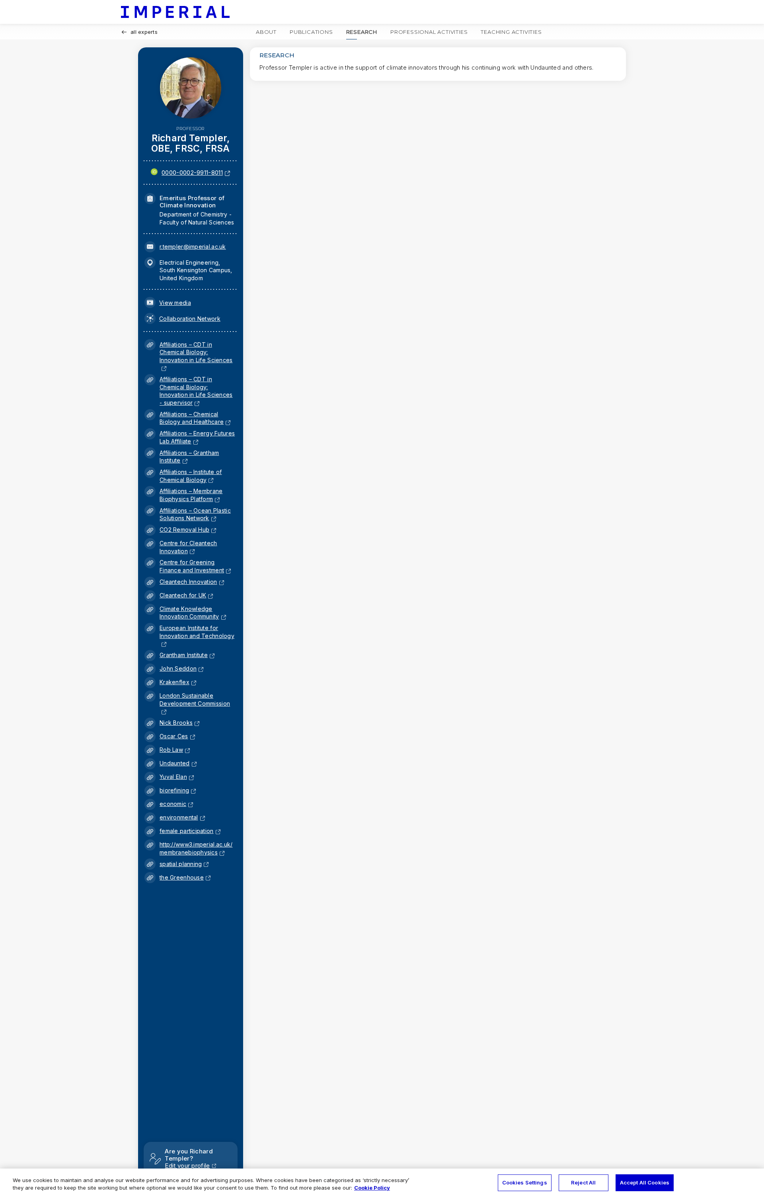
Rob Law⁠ (171, 749)
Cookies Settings (524, 1182)
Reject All (583, 1182)
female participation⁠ (187, 830)
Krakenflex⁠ (174, 682)
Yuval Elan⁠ (173, 776)
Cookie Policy (372, 1187)
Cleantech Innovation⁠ (188, 581)
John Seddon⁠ (178, 668)
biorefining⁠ (174, 790)
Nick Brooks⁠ (176, 722)
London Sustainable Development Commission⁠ (195, 703)
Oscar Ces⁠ (174, 736)
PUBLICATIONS (311, 32)
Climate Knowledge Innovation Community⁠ (189, 612)
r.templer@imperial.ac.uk (193, 246)
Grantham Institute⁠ (184, 655)
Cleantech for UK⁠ (183, 595)
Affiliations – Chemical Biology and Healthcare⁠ (192, 418)
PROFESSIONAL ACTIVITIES (429, 32)
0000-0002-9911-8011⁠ (192, 172)
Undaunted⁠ (175, 763)
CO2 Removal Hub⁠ (184, 529)
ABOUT (266, 32)
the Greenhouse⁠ (182, 877)
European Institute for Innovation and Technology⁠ (197, 635)
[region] (382, 1182)
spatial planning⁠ (181, 863)
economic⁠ (173, 803)
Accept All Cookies (644, 1182)
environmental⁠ (179, 817)
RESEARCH (361, 32)
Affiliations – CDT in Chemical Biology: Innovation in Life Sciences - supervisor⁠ (196, 391)
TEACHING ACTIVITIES (511, 32)
